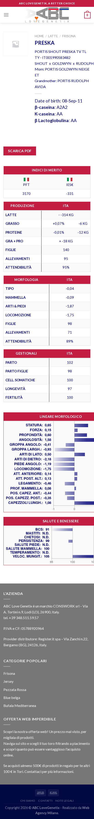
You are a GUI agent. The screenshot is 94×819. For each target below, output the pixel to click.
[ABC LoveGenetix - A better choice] (47, 14)
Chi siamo (28, 800)
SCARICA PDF (20, 151)
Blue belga (11, 697)
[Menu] (6, 14)
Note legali (64, 800)
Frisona (69, 36)
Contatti (45, 800)
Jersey (8, 681)
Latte (53, 36)
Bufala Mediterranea (19, 705)
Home (39, 36)
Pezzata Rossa (14, 689)
